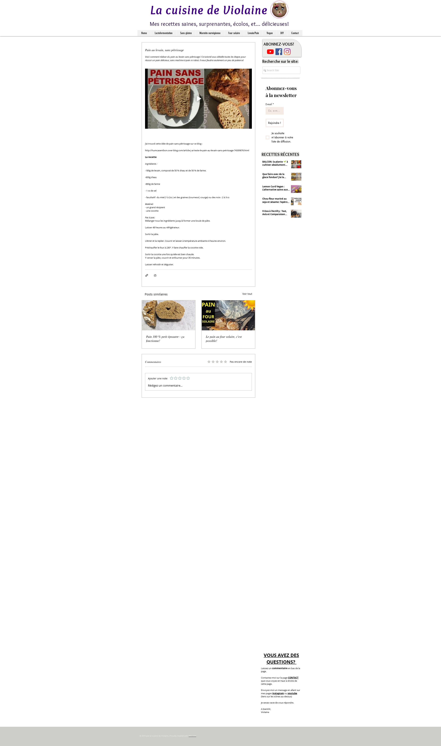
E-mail (270, 104)
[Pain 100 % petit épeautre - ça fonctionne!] (168, 315)
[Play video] (198, 99)
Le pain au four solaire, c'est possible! (224, 338)
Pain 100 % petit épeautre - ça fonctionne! (165, 338)
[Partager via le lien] (146, 275)
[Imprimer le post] (155, 275)
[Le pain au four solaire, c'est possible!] (228, 315)
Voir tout (247, 293)
